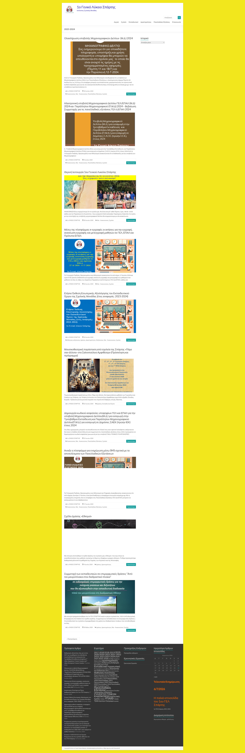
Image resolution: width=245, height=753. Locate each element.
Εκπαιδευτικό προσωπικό (107, 666)
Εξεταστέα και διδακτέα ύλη (106, 669)
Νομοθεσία (113, 675)
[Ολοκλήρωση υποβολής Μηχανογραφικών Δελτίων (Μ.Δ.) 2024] (100, 42)
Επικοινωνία (176, 22)
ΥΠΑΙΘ (109, 698)
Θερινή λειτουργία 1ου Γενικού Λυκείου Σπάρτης (90, 172)
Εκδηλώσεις (99, 340)
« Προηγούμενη (72, 639)
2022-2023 (99, 656)
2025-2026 (103, 658)
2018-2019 (109, 652)
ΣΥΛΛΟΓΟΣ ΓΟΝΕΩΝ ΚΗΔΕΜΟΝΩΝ (105, 695)
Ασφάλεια (116, 659)
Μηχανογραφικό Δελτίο (101, 675)
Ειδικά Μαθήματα (98, 663)
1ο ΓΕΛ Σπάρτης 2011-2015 (162, 709)
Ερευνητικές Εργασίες (114, 671)
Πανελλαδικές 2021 (105, 680)
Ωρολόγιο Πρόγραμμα (106, 701)
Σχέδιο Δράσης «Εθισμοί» (78, 516)
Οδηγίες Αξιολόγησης (100, 677)
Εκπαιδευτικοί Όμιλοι (108, 404)
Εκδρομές (115, 663)
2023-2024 (110, 656)
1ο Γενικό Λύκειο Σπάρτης (96, 7)
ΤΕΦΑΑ (102, 699)
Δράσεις (83, 340)
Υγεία (96, 701)
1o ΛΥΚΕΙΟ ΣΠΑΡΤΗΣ (73, 91)
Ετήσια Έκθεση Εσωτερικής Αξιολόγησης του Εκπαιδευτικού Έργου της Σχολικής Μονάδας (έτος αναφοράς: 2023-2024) (96, 295)
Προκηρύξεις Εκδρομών (103, 692)
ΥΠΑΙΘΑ (116, 699)
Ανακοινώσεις (71, 94)
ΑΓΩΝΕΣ (111, 659)
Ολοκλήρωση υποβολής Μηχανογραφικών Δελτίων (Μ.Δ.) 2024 (98, 38)
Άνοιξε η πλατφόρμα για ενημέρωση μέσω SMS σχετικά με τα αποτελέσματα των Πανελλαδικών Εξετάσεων (97, 452)
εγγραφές (116, 701)
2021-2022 (115, 654)
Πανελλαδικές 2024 (104, 684)
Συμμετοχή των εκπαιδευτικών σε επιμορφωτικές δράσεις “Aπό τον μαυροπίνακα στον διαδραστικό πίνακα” (98, 575)
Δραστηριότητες (146, 22)
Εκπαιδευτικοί (133, 22)
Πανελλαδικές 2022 (101, 682)
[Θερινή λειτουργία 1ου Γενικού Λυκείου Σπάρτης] (100, 176)
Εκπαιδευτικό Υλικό (101, 665)
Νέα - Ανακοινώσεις (81, 94)
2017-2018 (99, 652)
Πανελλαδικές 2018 (113, 677)
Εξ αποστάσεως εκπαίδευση (102, 669)
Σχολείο (123, 22)
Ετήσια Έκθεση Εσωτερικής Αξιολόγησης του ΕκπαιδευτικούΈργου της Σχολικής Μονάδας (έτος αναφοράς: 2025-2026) (77, 699)
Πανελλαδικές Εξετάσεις (162, 22)
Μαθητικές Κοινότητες (104, 672)
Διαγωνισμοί (98, 661)
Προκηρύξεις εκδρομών (131, 653)
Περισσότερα (131, 94)
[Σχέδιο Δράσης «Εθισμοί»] (100, 520)
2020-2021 (104, 654)
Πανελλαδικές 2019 (100, 678)
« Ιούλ (155, 677)
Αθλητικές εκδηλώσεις (73, 340)
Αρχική (116, 22)
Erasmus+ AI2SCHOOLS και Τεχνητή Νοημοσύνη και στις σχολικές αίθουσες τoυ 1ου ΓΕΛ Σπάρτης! (77, 736)
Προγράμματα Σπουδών (112, 690)
